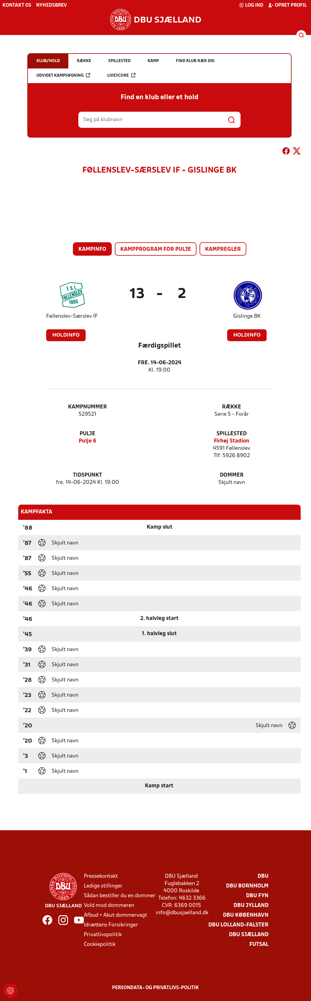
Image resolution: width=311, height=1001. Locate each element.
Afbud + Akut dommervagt (115, 915)
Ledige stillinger (103, 886)
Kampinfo (92, 249)
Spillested (232, 433)
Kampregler (223, 249)
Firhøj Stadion (231, 441)
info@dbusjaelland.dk (182, 912)
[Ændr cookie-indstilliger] (10, 990)
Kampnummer (87, 407)
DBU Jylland (251, 905)
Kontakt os (16, 5)
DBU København (245, 915)
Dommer (232, 475)
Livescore (118, 76)
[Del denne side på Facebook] (286, 152)
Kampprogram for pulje (155, 249)
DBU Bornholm (247, 886)
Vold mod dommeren (109, 905)
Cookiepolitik (99, 944)
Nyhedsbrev (51, 5)
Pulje (87, 433)
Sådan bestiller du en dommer (120, 895)
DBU (263, 876)
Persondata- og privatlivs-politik (155, 988)
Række (231, 407)
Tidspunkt (87, 475)
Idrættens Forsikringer (111, 925)
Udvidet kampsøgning (60, 76)
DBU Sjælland (248, 934)
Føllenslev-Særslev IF (72, 316)
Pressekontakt (101, 876)
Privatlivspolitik (103, 934)
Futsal (258, 944)
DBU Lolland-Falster (238, 925)
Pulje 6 (87, 441)
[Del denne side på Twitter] (297, 152)
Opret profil (291, 5)
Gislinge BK (247, 316)
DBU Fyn (257, 895)
